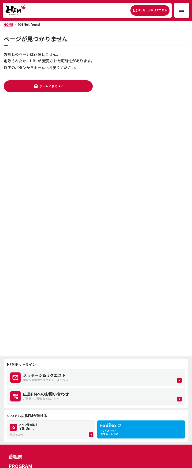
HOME (8, 24)
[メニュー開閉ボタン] (181, 10)
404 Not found (28, 24)
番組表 (15, 456)
